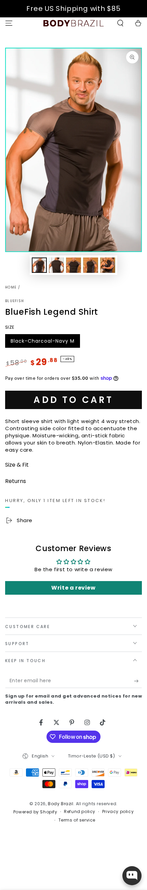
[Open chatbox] (132, 875)
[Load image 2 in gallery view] (56, 265)
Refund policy (79, 811)
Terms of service (77, 820)
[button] (120, 23)
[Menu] (9, 23)
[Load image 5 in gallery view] (107, 265)
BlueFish (14, 301)
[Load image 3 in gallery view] (73, 265)
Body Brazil (61, 804)
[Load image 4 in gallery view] (90, 265)
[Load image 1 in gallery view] (39, 265)
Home (10, 287)
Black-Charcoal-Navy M (42, 343)
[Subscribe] (138, 681)
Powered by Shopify (35, 812)
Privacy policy (118, 811)
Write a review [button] (73, 588)
